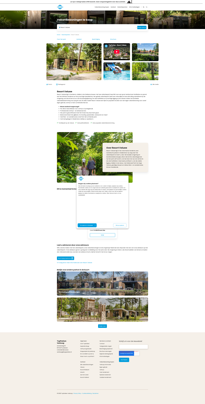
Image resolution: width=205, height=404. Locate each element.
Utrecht (82, 372)
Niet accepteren (120, 225)
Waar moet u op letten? (87, 356)
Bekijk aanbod (142, 27)
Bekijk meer (102, 326)
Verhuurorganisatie (85, 349)
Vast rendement (104, 372)
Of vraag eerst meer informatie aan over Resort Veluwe (74, 263)
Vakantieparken (122, 7)
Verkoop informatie (105, 364)
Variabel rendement (105, 377)
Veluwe (82, 367)
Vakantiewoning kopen (102, 7)
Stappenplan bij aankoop (87, 351)
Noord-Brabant (84, 370)
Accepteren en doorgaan (86, 225)
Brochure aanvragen (106, 351)
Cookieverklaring (87, 393)
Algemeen (83, 341)
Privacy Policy (77, 393)
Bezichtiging (96, 39)
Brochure (113, 39)
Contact (102, 343)
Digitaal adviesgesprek (106, 354)
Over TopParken (84, 343)
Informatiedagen (134, 7)
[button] (143, 7)
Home (58, 34)
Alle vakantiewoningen (86, 364)
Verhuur (102, 370)
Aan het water (84, 375)
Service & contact (105, 341)
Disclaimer (95, 393)
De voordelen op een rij (87, 354)
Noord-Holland (84, 377)
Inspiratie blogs (84, 346)
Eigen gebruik (103, 367)
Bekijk (102, 235)
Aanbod (113, 7)
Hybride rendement (105, 375)
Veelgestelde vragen (106, 346)
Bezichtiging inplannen (64, 258)
